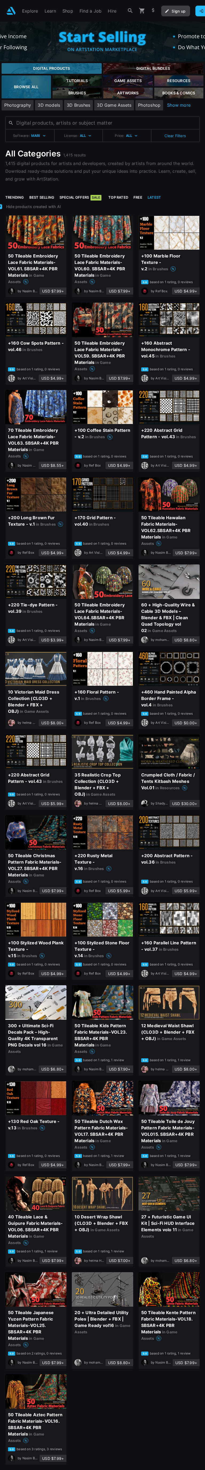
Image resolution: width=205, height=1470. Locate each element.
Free (137, 197)
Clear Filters (175, 135)
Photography (17, 105)
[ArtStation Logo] (11, 11)
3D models (49, 105)
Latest (154, 197)
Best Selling (41, 197)
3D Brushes (78, 105)
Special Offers (80, 197)
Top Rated (118, 197)
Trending (14, 197)
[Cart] (142, 10)
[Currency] (153, 10)
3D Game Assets (114, 105)
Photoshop (149, 105)
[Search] (130, 10)
